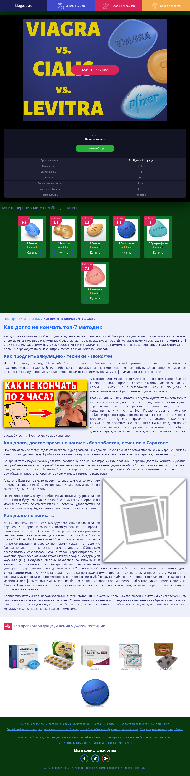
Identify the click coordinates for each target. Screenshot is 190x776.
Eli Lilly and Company (141, 160)
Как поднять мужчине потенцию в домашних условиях (55, 724)
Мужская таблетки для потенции (39, 737)
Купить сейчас (95, 69)
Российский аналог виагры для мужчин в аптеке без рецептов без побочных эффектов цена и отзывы (72, 729)
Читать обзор (95, 148)
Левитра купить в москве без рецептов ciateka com (139, 737)
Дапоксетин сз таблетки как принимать (144, 724)
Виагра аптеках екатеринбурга (112, 742)
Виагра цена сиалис (105, 724)
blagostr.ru (23, 5)
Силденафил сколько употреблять (161, 729)
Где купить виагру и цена (74, 742)
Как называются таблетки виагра (83, 737)
